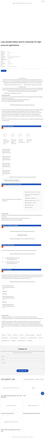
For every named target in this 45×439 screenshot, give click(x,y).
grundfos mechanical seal (14, 337)
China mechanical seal (21, 340)
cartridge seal (14, 340)
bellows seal (9, 96)
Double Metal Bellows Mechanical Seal (31, 413)
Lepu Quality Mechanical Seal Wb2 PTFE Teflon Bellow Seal (11, 396)
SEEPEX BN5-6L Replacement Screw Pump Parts (10, 430)
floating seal (37, 379)
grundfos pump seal (23, 337)
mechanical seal (29, 340)
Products (42, 379)
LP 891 (24, 395)
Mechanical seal (9, 81)
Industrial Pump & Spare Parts (29, 379)
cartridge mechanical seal (5, 340)
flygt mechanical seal (5, 337)
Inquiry (3, 70)
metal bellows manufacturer (32, 337)
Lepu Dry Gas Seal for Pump (7, 413)
